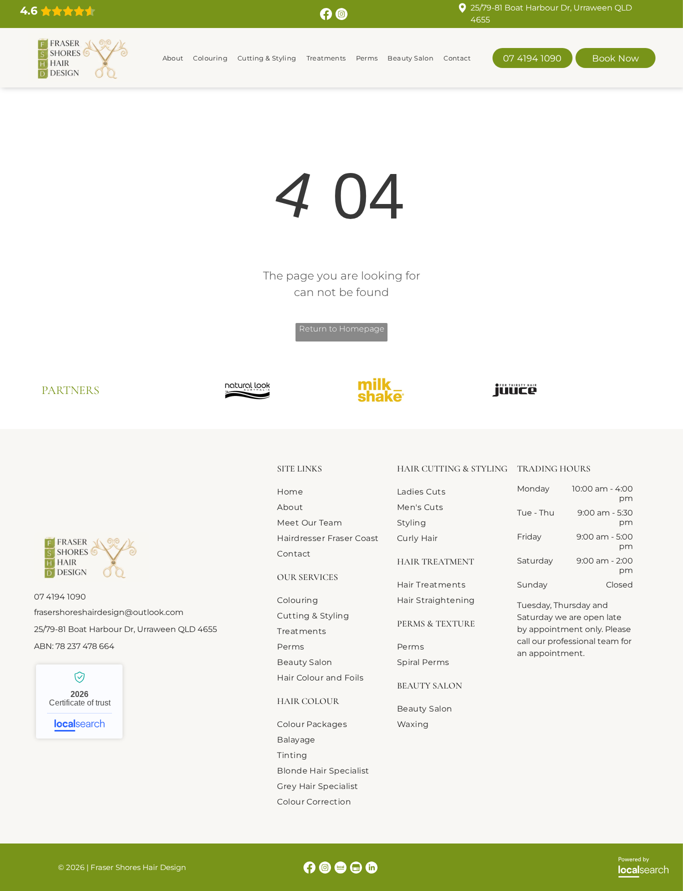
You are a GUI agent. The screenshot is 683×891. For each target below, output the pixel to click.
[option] (247, 390)
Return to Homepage (341, 329)
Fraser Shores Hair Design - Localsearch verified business (79, 701)
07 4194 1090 (60, 597)
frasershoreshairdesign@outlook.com (109, 612)
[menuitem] (173, 58)
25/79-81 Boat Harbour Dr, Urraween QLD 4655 (125, 629)
